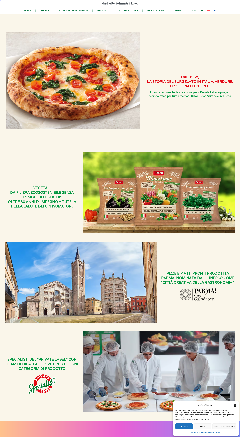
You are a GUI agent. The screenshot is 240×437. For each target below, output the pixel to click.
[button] (235, 405)
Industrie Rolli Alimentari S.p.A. (119, 3)
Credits (140, 431)
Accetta (184, 426)
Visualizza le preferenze (224, 426)
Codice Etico (117, 431)
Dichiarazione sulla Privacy (210, 432)
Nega (202, 426)
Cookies (107, 431)
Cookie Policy (195, 432)
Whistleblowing (130, 431)
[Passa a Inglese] (208, 10)
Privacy (100, 431)
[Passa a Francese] (215, 10)
